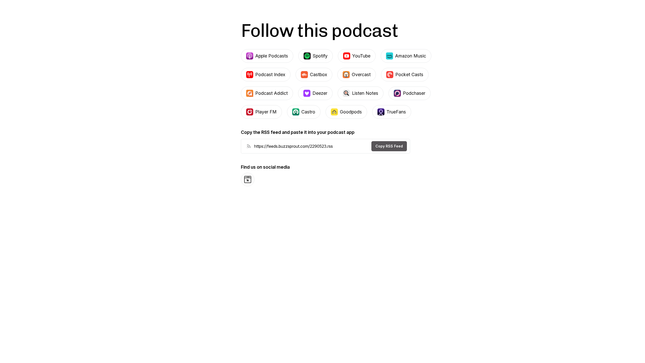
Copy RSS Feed (389, 146)
